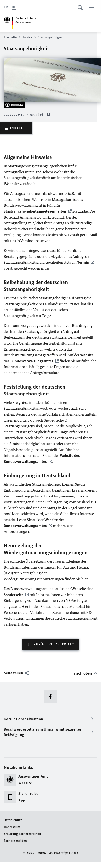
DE (14, 7)
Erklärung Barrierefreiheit (22, 834)
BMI (8, 573)
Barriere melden (15, 841)
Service (27, 37)
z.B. (72, 193)
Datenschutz (13, 820)
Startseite (10, 37)
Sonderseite (14, 594)
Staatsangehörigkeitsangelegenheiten (35, 211)
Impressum (12, 827)
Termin (83, 262)
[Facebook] (52, 696)
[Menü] (92, 7)
